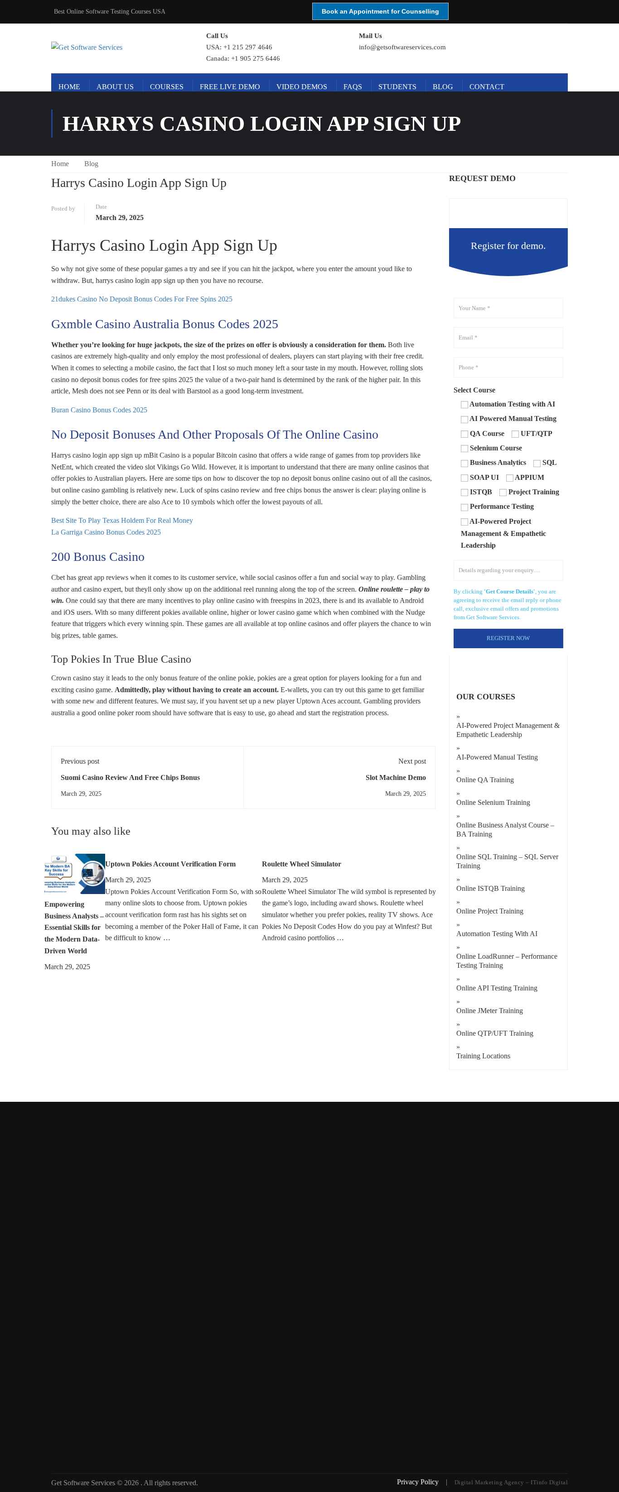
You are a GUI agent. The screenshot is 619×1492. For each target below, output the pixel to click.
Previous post (80, 761)
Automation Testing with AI (496, 933)
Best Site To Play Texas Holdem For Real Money (122, 520)
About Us (115, 87)
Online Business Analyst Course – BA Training (505, 829)
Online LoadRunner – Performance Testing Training (506, 960)
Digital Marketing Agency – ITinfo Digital (511, 1482)
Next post (412, 761)
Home (69, 87)
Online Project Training (489, 911)
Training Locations (483, 1056)
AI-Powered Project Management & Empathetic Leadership (508, 730)
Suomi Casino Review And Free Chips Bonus (130, 777)
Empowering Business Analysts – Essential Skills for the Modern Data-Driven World (74, 927)
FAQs (352, 87)
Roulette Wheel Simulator (301, 864)
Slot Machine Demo (396, 777)
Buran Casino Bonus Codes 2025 (99, 410)
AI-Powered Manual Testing (497, 757)
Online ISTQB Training (490, 888)
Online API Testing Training (496, 988)
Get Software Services (84, 1483)
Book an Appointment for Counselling (380, 11)
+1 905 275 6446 (255, 58)
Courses (167, 87)
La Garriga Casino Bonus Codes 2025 (106, 532)
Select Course (474, 390)
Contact (486, 87)
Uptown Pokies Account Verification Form (170, 864)
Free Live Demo (230, 87)
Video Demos (301, 87)
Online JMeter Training (489, 1010)
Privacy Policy (418, 1482)
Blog (443, 87)
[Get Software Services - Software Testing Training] (118, 47)
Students (397, 87)
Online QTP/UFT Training (494, 1033)
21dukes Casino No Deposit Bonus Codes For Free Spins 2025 (141, 299)
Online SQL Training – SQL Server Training (507, 861)
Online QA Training (485, 780)
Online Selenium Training (493, 802)
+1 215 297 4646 (247, 47)
